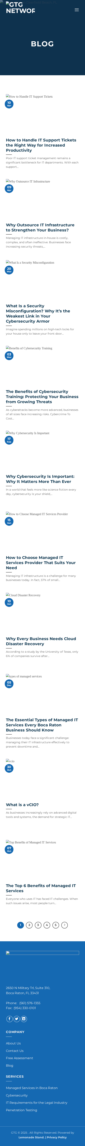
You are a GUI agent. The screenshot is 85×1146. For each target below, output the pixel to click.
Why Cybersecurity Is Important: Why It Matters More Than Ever (40, 479)
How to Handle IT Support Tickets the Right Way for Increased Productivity (41, 145)
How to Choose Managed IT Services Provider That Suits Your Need (41, 562)
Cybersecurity (17, 1095)
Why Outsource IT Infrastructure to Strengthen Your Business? (40, 227)
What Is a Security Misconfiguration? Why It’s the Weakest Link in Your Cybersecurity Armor (38, 314)
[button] (76, 10)
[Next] (64, 925)
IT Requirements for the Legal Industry (36, 1103)
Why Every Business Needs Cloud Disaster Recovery (41, 641)
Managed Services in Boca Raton (32, 1088)
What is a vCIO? (22, 804)
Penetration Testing (21, 1110)
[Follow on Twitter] (16, 1019)
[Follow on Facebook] (9, 1019)
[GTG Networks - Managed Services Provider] (23, 10)
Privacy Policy (57, 1137)
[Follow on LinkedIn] (24, 1019)
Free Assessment (19, 1058)
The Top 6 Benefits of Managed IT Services (41, 888)
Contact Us (15, 1051)
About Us (13, 1043)
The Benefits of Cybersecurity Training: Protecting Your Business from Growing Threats (42, 396)
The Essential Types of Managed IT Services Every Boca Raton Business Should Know (42, 725)
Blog (9, 1065)
